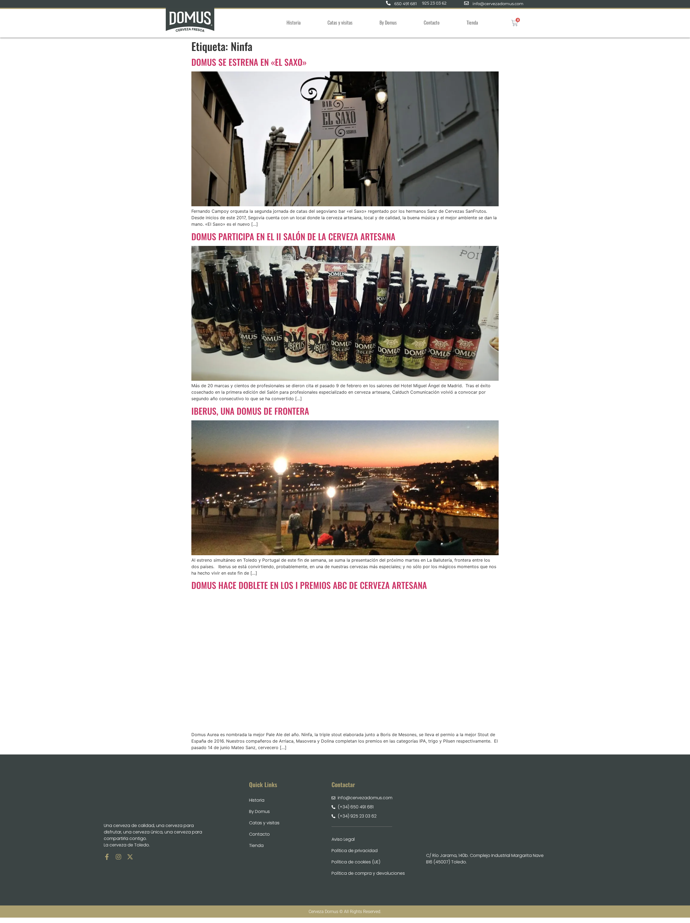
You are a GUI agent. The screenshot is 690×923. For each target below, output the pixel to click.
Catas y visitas (340, 22)
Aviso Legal (343, 839)
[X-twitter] (130, 857)
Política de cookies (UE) (356, 862)
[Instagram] (118, 857)
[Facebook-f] (107, 857)
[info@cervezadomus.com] (466, 3)
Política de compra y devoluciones (368, 873)
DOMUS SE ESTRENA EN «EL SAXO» (249, 62)
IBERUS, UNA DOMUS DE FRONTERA (250, 410)
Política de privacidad (355, 850)
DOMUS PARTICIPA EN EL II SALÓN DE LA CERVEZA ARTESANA (293, 236)
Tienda (472, 22)
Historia (294, 22)
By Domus (388, 22)
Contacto (432, 22)
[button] (473, 22)
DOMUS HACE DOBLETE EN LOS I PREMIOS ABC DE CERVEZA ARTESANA (309, 585)
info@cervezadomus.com (497, 3)
